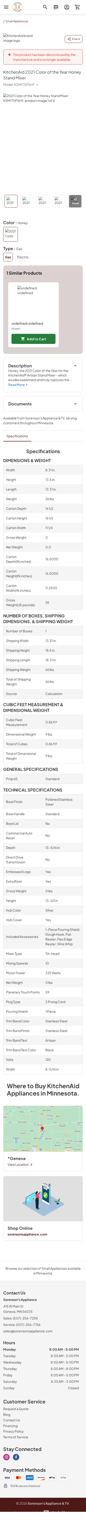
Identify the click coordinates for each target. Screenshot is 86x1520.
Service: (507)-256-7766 (21, 1324)
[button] (55, 7)
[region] (43, 315)
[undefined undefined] (33, 302)
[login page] (66, 7)
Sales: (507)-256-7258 (20, 1318)
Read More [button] (16, 384)
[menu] (6, 7)
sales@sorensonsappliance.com (28, 1331)
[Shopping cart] (77, 7)
